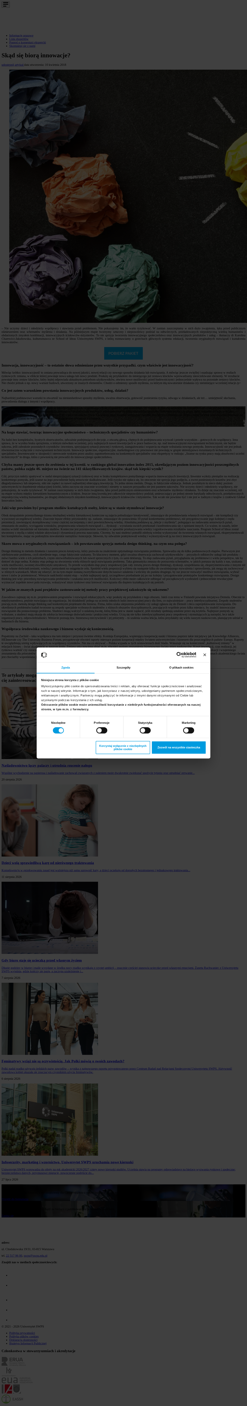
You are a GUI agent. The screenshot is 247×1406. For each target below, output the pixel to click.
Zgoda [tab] (65, 667)
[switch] (101, 730)
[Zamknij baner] (204, 655)
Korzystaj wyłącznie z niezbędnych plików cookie (122, 747)
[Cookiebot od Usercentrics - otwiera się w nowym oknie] (179, 655)
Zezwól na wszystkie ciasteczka (178, 747)
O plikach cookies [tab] (181, 667)
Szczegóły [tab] (124, 667)
